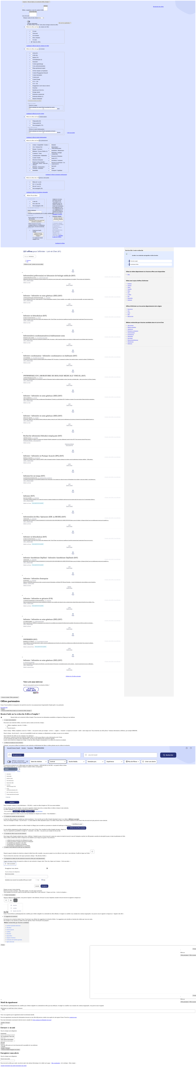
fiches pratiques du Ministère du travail (42, 1020)
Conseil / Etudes (37, 157)
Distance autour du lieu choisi (30, 18)
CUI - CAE (35, 81)
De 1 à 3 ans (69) (37, 184)
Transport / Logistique (57, 170)
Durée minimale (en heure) (35, 131)
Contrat (32, 49)
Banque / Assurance (37, 149)
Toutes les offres (37, 42)
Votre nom (11, 1036)
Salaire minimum (32, 210)
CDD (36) (35, 55)
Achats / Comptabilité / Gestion (40, 144)
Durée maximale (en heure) (48, 131)
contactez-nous (73, 1017)
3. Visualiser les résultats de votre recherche (14, 816)
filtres (32, 195)
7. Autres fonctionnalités (9, 895)
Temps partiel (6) (37, 123)
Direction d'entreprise (38, 159)
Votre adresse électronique (7, 1039)
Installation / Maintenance (58, 150)
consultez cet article (57, 214)
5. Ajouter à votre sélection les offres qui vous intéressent (17, 847)
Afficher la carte (33, 264)
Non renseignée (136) (38, 205)
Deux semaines (36, 37)
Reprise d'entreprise (37, 98)
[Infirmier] (46, 6)
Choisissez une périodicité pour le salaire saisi (39, 213)
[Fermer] (1, 999)
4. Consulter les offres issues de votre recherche (15, 833)
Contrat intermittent (37, 75)
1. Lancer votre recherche (10, 720)
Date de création (32, 27)
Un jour (34, 31)
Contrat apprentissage (38, 64)
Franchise (35, 88)
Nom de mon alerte (5, 1059)
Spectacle (54, 166)
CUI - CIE (35, 83)
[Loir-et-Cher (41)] (33, 12)
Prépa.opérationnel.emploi (39, 68)
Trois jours (35, 33)
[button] (73, 277)
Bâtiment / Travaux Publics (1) (40, 151)
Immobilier (35, 170)
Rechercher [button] (158, 6)
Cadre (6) (35, 201)
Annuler (3, 1022)
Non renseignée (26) (37, 188)
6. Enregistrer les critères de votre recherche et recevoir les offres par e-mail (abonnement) (24, 858)
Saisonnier (35, 61)
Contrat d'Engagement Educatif (40, 73)
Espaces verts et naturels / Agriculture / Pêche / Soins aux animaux (40, 163)
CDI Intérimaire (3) (37, 59)
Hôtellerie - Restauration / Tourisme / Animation (39, 167)
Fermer (2, 709)
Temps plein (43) (37, 121)
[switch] (28, 21)
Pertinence (28, 260)
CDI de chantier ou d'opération (40, 70)
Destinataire (3, 1033)
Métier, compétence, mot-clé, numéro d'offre (33, 10)
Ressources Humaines (57, 156)
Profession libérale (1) (38, 96)
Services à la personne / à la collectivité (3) (58, 163)
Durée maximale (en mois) (48, 107)
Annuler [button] (8, 1065)
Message (3, 1042)
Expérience (32, 177)
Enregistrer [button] (21, 1065)
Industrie (54, 144)
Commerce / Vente (37, 153)
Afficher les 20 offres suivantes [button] (73, 676)
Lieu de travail (25, 16)
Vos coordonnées (5, 1036)
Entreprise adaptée (57, 216)
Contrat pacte (36, 77)
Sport (53, 168)
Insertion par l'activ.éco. (38, 90)
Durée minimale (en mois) (35, 107)
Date (27, 261)
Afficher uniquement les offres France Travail (42, 24)
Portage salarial (36, 92)
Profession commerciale (38, 94)
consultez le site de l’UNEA (58, 236)
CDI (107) (35, 53)
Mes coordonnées (55, 1063)
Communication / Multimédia (40, 155)
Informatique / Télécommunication (56, 147)
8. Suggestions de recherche (10, 916)
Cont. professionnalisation (39, 66)
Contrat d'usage (36, 79)
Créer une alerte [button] (71, 132)
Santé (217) (54, 158)
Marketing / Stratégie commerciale (57, 153)
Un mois (35, 39)
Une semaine (36, 35)
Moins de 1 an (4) (37, 182)
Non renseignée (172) (38, 125)
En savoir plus (4, 707)
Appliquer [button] (37, 45)
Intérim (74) (35, 57)
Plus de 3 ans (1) (37, 186)
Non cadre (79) (36, 203)
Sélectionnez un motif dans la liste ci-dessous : (12, 1008)
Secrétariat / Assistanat (57, 160)
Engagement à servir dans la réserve (41, 85)
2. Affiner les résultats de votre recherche (13, 742)
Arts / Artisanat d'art (37, 147)
